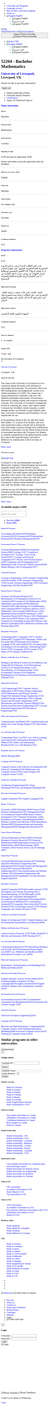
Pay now (10, 1300)
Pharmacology (29, 670)
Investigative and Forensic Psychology (20, 892)
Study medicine (13, 1226)
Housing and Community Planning (18, 897)
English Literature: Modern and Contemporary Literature (22, 986)
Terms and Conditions (16, 1307)
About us (10, 13)
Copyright (11, 1312)
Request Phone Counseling (24, 34)
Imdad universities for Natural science (23, 1169)
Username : (6, 1336)
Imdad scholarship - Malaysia (19, 1143)
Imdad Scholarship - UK (17, 1136)
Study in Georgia (14, 1099)
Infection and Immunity (14, 936)
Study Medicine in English (18, 1228)
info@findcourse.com (10, 31)
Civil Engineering (11, 688)
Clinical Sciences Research (16, 933)
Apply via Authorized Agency (19, 100)
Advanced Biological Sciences (17, 838)
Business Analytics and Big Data (18, 822)
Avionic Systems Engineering (23, 583)
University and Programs (17, 6)
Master (11, 523)
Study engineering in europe (19, 1263)
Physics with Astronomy (31, 618)
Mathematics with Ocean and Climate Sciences (24, 564)
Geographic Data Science (27, 904)
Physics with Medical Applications (24, 622)
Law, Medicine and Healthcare (27, 952)
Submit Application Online (18, 93)
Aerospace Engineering (14, 578)
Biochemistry (10, 599)
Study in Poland (13, 1092)
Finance (39, 809)
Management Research (30, 827)
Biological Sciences (30, 599)
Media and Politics (11, 968)
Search (5, 1067)
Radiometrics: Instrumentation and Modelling (23, 965)
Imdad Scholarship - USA (18, 1138)
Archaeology (9, 637)
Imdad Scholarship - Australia (19, 1150)
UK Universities (14, 1187)
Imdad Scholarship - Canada (19, 1146)
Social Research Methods (15, 901)
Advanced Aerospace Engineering (18, 1015)
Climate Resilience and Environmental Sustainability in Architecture (24, 921)
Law (23, 737)
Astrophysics (34, 613)
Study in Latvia (13, 1258)
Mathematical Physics (13, 613)
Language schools (14, 8)
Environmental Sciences (14, 999)
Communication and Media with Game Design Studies (24, 722)
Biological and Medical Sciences (18, 663)
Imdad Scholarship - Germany (19, 1141)
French (7, 649)
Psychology (9, 647)
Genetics (22, 601)
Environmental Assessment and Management (20, 1000)
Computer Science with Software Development (24, 767)
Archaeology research (27, 906)
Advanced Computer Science (31, 1031)
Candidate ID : (7, 1063)
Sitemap (10, 1315)
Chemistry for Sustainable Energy (18, 621)
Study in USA (13, 1273)
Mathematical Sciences (30, 843)
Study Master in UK (15, 1192)
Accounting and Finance (14, 534)
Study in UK (12, 1276)
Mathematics (37, 601)
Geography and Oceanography (23, 562)
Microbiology (25, 606)
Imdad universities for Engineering (21, 1171)
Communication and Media (15, 721)
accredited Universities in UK (19, 1189)
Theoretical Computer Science (17, 1034)
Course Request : (8, 1073)
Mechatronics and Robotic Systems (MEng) (22, 703)
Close (3, 1402)
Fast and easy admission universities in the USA (27, 1210)
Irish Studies (24, 644)
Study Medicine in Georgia (18, 1233)
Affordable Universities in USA (20, 1212)
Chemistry (8, 601)
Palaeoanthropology (13, 894)
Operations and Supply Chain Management (22, 819)
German (36, 649)
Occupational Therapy (13, 672)
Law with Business (26, 745)
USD (16, 41)
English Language (33, 799)
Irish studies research (36, 889)
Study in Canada (14, 1125)
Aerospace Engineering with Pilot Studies (24, 584)
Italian (7, 652)
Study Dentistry (13, 1231)
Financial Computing (13, 769)
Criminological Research (14, 947)
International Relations (30, 740)
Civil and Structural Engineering (24, 707)
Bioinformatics (10, 845)
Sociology (40, 644)
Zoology (23, 554)
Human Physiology (25, 667)
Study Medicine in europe (18, 1268)
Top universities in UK (16, 1194)
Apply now (6, 88)
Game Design (31, 772)
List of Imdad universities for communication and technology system (26, 1165)
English (18, 16)
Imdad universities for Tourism (20, 1176)
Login (4, 1342)
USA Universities (14, 1205)
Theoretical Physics (12, 616)
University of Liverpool (17, 73)
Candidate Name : (9, 1071)
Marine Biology (10, 756)
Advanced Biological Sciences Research (21, 839)
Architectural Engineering (15, 785)
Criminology (9, 737)
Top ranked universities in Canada (21, 1115)
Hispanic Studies (23, 652)
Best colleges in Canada (17, 1122)
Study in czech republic (17, 1254)
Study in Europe (14, 1090)
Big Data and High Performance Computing (23, 1026)
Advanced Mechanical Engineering (16, 869)
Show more (6, 447)
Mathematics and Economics (16, 611)
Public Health (39, 933)
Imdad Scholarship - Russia (18, 1148)
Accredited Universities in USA (20, 1207)
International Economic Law (17, 954)
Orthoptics (21, 665)
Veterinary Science (29, 675)
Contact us (11, 1305)
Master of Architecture (14, 920)
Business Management (27, 539)
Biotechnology (29, 845)
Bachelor (13, 520)
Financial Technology (31, 817)
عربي (21, 21)
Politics (7, 742)
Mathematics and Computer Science (20, 770)
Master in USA (13, 1215)
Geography (26, 637)
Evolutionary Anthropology (31, 647)
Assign (5, 1076)
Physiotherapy (10, 670)
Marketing (25, 809)
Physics (38, 611)
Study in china (13, 1271)
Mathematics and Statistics (15, 604)
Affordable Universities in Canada (21, 1118)
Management (36, 812)
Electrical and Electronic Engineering (20, 706)
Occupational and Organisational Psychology (23, 899)
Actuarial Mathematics (13, 550)
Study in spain (13, 1249)
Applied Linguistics (12, 889)
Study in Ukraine (14, 1095)
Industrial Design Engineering (28, 696)
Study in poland (13, 1251)
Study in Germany (14, 1087)
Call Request (12, 98)
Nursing (34, 936)
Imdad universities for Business (20, 1174)
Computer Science (12, 774)
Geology (21, 552)
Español (25, 24)
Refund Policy (13, 1310)
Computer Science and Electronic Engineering (21, 699)
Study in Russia (13, 1097)
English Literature (11, 799)
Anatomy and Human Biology (17, 596)
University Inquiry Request (18, 95)
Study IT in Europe (15, 1266)
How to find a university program (21, 11)
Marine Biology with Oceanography (19, 567)
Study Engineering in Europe (19, 1102)
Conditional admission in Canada (21, 1120)
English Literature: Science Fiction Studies (22, 979)
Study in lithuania (14, 1256)
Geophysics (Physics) (33, 608)
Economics (24, 536)
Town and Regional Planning (30, 788)
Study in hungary (14, 1261)
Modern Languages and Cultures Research (24, 907)
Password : (5, 1338)
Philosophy (24, 642)
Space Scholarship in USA (18, 1104)
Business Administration (14, 812)
